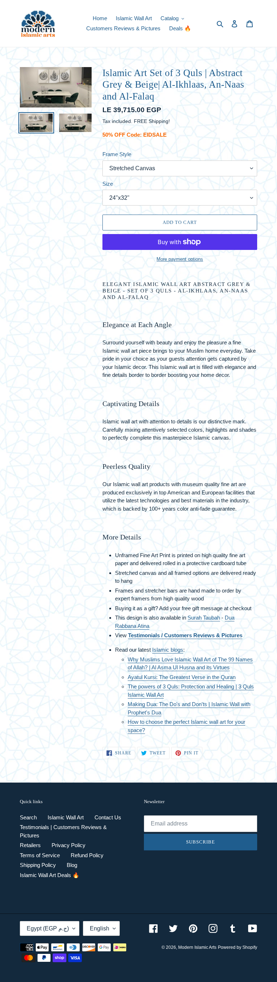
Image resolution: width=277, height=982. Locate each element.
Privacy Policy (68, 845)
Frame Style (116, 154)
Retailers (30, 845)
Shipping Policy (38, 865)
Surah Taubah (204, 618)
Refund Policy (87, 855)
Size (107, 184)
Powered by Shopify (237, 947)
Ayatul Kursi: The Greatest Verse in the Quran (182, 677)
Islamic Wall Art (66, 817)
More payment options (180, 259)
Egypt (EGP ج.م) (48, 928)
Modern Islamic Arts (197, 947)
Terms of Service (40, 855)
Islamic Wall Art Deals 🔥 (49, 875)
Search (28, 817)
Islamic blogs (167, 650)
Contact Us (107, 817)
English (99, 928)
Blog (72, 865)
